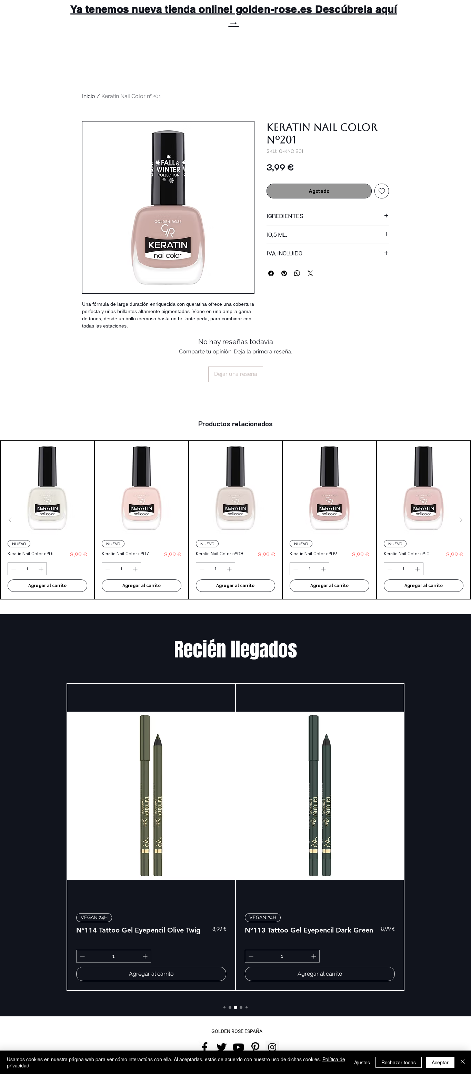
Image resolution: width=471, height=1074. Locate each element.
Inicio (88, 96)
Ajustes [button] (362, 1062)
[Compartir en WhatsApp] (297, 273)
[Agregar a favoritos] (381, 191)
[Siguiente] (461, 520)
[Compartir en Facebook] (271, 273)
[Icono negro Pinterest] (255, 1047)
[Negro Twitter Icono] (221, 1047)
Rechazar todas (398, 1062)
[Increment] (41, 569)
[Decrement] (13, 569)
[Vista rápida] (47, 488)
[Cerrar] (463, 1062)
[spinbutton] (27, 569)
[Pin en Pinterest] (284, 273)
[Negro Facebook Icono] (204, 1047)
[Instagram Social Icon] (272, 1047)
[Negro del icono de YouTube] (238, 1047)
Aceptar (440, 1062)
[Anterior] (10, 520)
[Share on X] (310, 273)
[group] (235, 519)
